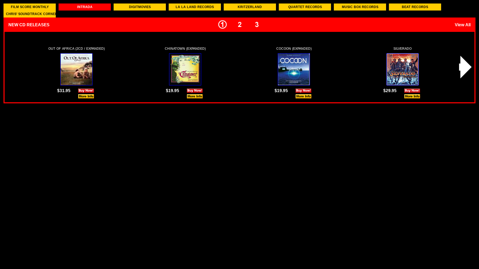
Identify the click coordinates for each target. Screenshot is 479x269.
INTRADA (85, 7)
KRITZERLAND (250, 7)
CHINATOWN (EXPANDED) (185, 48)
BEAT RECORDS (415, 7)
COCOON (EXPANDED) (294, 48)
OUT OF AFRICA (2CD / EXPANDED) (76, 48)
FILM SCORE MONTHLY (30, 7)
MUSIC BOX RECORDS (360, 7)
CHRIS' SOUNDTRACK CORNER (31, 14)
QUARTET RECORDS (305, 7)
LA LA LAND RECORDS (195, 7)
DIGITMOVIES (140, 7)
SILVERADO (402, 48)
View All (463, 24)
